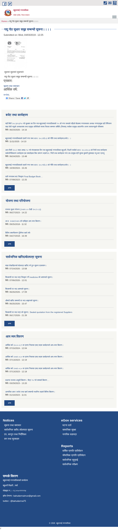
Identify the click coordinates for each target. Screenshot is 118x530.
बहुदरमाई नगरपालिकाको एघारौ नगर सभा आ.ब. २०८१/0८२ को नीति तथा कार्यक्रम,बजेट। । (38, 165)
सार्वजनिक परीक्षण (70, 464)
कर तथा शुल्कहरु (11, 438)
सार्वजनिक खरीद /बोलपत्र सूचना (18, 429)
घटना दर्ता (66, 425)
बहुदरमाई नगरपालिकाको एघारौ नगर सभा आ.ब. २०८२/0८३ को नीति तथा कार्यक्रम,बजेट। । (38, 138)
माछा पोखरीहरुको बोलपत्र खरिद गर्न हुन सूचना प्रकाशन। (26, 265)
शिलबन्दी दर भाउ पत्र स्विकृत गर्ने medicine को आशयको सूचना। (29, 277)
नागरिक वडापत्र (69, 434)
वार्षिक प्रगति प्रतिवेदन (72, 450)
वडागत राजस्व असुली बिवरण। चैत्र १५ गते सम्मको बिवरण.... (27, 380)
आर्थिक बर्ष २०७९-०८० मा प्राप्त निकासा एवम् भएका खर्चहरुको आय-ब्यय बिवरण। (34, 357)
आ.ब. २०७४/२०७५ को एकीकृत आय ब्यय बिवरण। (23, 221)
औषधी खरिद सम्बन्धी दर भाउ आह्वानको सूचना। (21, 300)
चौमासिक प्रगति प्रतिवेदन (73, 455)
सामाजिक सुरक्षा (69, 429)
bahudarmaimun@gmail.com (27, 496)
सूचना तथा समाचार (11, 86)
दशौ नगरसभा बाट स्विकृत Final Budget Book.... (24, 176)
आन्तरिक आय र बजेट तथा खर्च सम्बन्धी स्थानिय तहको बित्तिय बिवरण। (30, 392)
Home (4, 21)
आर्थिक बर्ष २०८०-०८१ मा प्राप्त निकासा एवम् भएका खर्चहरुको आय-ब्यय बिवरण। (34, 345)
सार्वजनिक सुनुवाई (70, 459)
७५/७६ (6, 94)
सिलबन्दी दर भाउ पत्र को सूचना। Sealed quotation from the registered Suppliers (38, 312)
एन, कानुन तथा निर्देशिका (15, 434)
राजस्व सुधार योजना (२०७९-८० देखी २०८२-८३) (23, 209)
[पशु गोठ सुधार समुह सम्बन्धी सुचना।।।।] (15, 53)
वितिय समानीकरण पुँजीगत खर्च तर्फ (17, 233)
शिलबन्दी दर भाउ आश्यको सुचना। (17, 289)
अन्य (9, 188)
